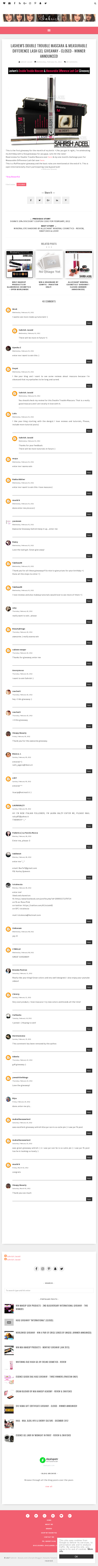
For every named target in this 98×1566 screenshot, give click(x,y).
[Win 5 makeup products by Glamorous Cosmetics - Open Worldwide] (19, 265)
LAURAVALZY (18, 805)
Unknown (17, 928)
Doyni (15, 368)
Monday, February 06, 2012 (21, 836)
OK (76, 1556)
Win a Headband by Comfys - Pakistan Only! (48, 284)
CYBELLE (16, 949)
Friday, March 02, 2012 (20, 1168)
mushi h (16, 500)
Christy (16, 994)
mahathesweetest (21, 1119)
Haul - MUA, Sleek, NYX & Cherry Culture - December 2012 (42, 1420)
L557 (14, 778)
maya (15, 458)
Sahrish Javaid (26, 330)
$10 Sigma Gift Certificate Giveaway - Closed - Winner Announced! (46, 1406)
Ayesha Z (16, 347)
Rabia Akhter (18, 479)
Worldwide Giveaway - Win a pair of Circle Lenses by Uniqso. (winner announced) (53, 1332)
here (50, 157)
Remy (15, 542)
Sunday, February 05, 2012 (21, 757)
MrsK (14, 309)
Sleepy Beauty (19, 733)
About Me (49, 1524)
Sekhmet (16, 853)
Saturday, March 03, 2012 (21, 1188)
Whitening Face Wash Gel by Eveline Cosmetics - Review (41, 1361)
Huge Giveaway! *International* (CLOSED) (34, 1320)
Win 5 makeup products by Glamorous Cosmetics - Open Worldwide (19, 286)
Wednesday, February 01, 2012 (23, 312)
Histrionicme (18, 1035)
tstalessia (17, 884)
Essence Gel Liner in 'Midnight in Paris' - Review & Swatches (43, 1435)
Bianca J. (16, 753)
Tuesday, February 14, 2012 (22, 1018)
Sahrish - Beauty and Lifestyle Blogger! (26, 1558)
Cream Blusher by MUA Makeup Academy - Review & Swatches (44, 1391)
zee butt (16, 691)
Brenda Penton (19, 970)
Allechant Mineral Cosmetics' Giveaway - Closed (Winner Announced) (78, 286)
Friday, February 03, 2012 (21, 736)
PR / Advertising (49, 1541)
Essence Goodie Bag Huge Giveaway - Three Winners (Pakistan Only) (47, 1376)
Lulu (14, 413)
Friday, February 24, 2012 (21, 1102)
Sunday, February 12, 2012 (21, 997)
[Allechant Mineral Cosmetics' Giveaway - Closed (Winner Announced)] (78, 265)
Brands (49, 1529)
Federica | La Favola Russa (25, 832)
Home (49, 1520)
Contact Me (49, 1537)
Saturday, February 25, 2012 (22, 1123)
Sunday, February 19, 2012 (21, 1039)
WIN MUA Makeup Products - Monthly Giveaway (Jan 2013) (42, 1347)
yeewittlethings (20, 1077)
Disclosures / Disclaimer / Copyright (49, 1545)
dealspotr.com (49, 1465)
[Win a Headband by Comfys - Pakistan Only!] (48, 265)
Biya (14, 1098)
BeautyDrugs (18, 628)
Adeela (15, 1056)
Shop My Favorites (49, 1533)
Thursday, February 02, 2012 (22, 611)
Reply (89, 323)
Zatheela (16, 1015)
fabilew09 (17, 562)
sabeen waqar (19, 649)
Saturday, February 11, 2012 (22, 973)
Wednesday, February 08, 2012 (23, 932)
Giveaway (21, 184)
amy (14, 608)
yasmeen (16, 521)
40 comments (72, 62)
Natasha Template (50, 1558)
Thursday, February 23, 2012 (22, 1060)
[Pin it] (65, 200)
